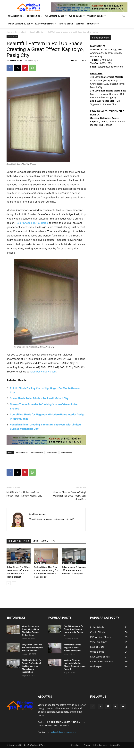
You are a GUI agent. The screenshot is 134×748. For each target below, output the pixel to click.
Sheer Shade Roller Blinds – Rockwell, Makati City (39, 398)
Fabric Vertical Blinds (19, 24)
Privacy (87, 745)
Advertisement (100, 745)
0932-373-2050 (117, 121)
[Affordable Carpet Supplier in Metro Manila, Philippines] (54, 648)
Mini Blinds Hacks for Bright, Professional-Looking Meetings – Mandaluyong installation (32, 666)
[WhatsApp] (32, 68)
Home (9, 31)
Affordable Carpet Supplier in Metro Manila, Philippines (72, 648)
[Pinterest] (25, 68)
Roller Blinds (15, 16)
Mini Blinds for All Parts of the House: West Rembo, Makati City (24, 494)
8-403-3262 (106, 59)
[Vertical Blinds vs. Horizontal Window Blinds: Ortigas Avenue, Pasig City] (54, 662)
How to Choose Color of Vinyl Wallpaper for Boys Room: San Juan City (69, 496)
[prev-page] (9, 583)
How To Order (66, 24)
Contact (80, 24)
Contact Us (115, 745)
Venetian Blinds (95, 16)
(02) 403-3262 (63, 367)
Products (92, 24)
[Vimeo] (107, 706)
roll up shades (37, 452)
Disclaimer (75, 745)
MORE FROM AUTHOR (44, 541)
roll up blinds (21, 452)
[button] (123, 16)
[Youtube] (123, 706)
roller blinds (52, 452)
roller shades (66, 452)
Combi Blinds (33, 16)
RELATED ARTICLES (18, 541)
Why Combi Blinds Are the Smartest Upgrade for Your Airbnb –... (32, 648)
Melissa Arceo (15, 60)
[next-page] (14, 583)
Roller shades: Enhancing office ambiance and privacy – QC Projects (74, 570)
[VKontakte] (115, 706)
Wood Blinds (75, 16)
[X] (17, 68)
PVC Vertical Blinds (54, 16)
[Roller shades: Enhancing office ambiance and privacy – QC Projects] (74, 556)
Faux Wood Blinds (44, 24)
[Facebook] (10, 68)
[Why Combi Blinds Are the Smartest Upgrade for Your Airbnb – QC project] (13, 647)
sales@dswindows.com (42, 371)
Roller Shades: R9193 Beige (32, 222)
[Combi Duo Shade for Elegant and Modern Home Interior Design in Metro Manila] (54, 629)
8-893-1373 (106, 63)
